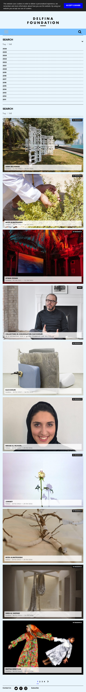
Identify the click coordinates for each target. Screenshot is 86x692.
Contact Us (7, 688)
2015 (4, 86)
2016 (4, 83)
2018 (4, 76)
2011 (4, 99)
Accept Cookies (73, 5)
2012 (4, 96)
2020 (5, 69)
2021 (4, 66)
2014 (4, 89)
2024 (5, 55)
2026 (5, 49)
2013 (4, 93)
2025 (5, 52)
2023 (5, 59)
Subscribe (35, 688)
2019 (4, 72)
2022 (5, 62)
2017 (4, 79)
